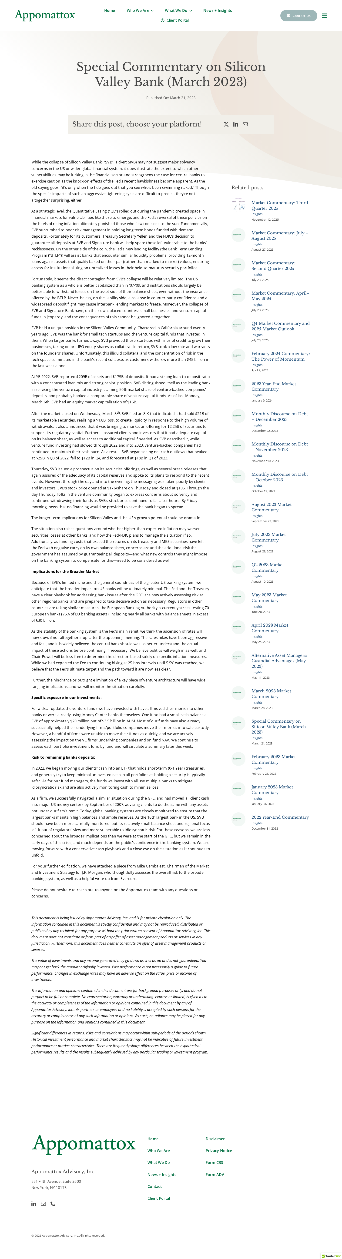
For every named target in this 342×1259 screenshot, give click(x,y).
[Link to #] (324, 16)
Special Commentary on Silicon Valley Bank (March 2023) (278, 727)
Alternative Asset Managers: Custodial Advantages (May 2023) (279, 661)
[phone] (52, 1203)
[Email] (245, 124)
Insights (256, 214)
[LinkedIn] (236, 124)
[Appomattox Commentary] (238, 230)
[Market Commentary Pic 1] (238, 199)
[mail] (43, 1203)
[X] (226, 124)
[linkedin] (33, 1203)
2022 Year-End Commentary (280, 817)
